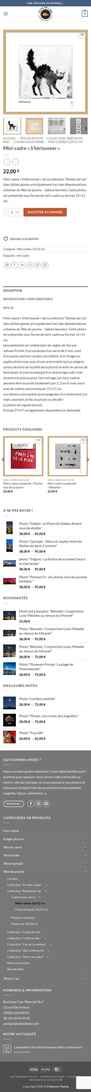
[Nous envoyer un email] (46, 803)
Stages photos (13, 839)
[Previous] (10, 72)
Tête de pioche (31, 138)
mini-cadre (23, 255)
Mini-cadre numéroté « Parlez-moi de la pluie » (23, 485)
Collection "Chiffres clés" (24, 938)
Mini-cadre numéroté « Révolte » (62, 485)
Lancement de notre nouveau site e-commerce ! (48, 1047)
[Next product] (7, 162)
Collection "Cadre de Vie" (24, 932)
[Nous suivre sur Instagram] (38, 803)
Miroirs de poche (18, 963)
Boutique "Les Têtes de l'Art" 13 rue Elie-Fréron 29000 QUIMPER (23, 1007)
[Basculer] (85, 846)
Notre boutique (52, 1076)
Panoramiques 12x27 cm (31, 909)
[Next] (81, 72)
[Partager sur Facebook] (14, 265)
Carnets (12, 878)
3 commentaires (28, 1051)
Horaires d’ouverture (46, 1079)
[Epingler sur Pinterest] (37, 265)
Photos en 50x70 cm (24, 924)
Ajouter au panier (45, 212)
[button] (5, 13)
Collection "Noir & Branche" (25, 950)
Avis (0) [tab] (8, 307)
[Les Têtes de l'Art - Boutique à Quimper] (45, 13)
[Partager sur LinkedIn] (45, 265)
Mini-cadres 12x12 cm (65, 142)
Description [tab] (12, 290)
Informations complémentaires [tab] (28, 299)
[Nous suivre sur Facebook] (30, 803)
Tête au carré (12, 847)
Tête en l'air (11, 978)
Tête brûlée (11, 855)
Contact (73, 1076)
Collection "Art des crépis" (24, 885)
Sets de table (15, 969)
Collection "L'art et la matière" (26, 944)
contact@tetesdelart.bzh (21, 1023)
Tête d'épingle (13, 863)
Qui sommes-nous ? (24, 1076)
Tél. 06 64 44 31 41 (16, 1018)
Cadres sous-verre (29, 142)
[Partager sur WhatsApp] (7, 265)
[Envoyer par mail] (29, 265)
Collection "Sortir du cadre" (25, 957)
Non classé (11, 831)
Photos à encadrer (23, 917)
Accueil (9, 138)
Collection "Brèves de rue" (24, 891)
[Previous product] (15, 162)
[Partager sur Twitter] (22, 265)
